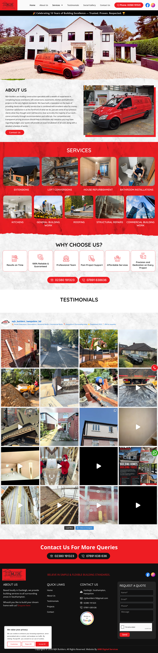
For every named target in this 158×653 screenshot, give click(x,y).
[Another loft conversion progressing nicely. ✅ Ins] (59, 466)
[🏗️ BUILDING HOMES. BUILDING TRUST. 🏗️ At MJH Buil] (138, 466)
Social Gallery (89, 5)
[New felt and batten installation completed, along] (99, 466)
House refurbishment (98, 189)
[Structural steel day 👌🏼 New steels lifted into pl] (138, 505)
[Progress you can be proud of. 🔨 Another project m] (20, 466)
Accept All (42, 644)
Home (32, 5)
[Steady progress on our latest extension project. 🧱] (99, 388)
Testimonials (73, 5)
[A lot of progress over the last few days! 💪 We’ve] (99, 348)
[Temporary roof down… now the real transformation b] (99, 427)
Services (56, 5)
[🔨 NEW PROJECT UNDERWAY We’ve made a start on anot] (20, 348)
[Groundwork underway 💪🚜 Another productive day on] (59, 388)
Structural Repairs (110, 222)
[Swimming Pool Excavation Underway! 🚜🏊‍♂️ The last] (20, 388)
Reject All (28, 644)
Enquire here (24, 605)
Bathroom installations (136, 189)
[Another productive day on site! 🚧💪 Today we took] (138, 388)
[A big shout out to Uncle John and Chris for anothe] (138, 427)
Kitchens (17, 222)
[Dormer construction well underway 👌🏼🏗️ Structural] (59, 505)
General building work (48, 224)
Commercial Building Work (140, 224)
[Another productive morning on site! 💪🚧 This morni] (20, 427)
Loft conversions (60, 189)
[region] (28, 637)
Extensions (21, 189)
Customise (14, 644)
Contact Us (105, 5)
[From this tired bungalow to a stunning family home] (138, 348)
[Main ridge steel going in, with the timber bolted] (99, 505)
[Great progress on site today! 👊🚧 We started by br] (59, 427)
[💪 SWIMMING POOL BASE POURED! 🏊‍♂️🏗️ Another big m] (59, 348)
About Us (44, 5)
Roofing (79, 222)
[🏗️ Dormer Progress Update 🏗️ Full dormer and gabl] (20, 505)
